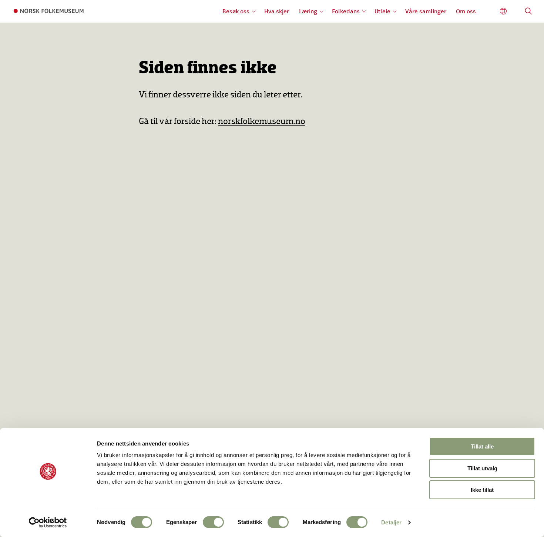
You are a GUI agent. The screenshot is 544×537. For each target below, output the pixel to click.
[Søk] (528, 12)
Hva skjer (276, 11)
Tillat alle (482, 446)
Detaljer (391, 522)
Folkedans (346, 11)
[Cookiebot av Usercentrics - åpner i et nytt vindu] (48, 522)
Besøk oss (235, 11)
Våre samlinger (425, 11)
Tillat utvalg (482, 468)
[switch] (213, 522)
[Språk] (503, 11)
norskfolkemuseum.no (261, 121)
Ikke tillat (482, 490)
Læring (308, 11)
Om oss (466, 11)
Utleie (382, 11)
